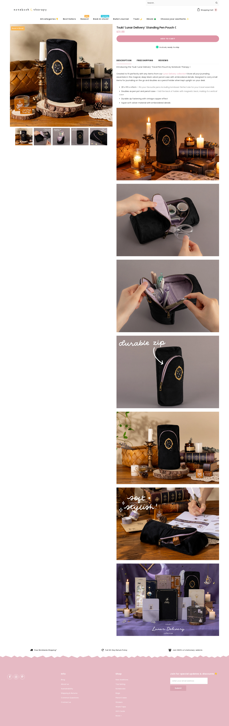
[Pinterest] (22, 676)
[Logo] (28, 10)
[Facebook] (9, 676)
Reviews (163, 60)
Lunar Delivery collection (174, 73)
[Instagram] (16, 676)
